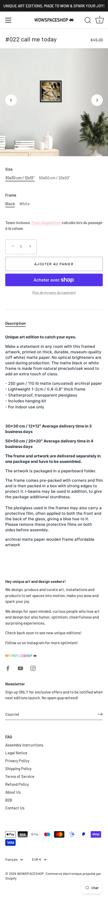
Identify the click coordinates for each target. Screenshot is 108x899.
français (11, 860)
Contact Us (14, 807)
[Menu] (8, 20)
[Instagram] (33, 667)
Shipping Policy (18, 768)
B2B (8, 800)
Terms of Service (19, 776)
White (24, 203)
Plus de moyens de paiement (54, 292)
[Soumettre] (100, 714)
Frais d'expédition (46, 222)
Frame (10, 195)
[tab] (18, 323)
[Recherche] (88, 21)
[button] (11, 100)
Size (9, 169)
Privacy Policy (17, 760)
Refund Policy (17, 784)
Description (15, 323)
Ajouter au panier (54, 264)
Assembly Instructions (24, 745)
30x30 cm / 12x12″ (20, 177)
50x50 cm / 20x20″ (54, 177)
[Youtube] (20, 667)
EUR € (36, 860)
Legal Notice (16, 752)
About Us (13, 792)
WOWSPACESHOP (30, 873)
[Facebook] (7, 667)
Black (10, 203)
